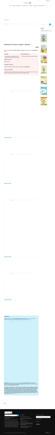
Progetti (31, 5)
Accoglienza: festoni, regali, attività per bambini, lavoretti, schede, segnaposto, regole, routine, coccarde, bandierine (26, 424)
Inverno (5, 47)
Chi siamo (13, 5)
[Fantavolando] (27, 3)
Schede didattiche (25, 5)
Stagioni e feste (18, 5)
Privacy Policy (37, 424)
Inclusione (35, 5)
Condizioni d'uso (16, 426)
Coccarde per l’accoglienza (24, 421)
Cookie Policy (37, 421)
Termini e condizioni (38, 419)
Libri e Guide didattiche (41, 5)
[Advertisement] (27, 13)
